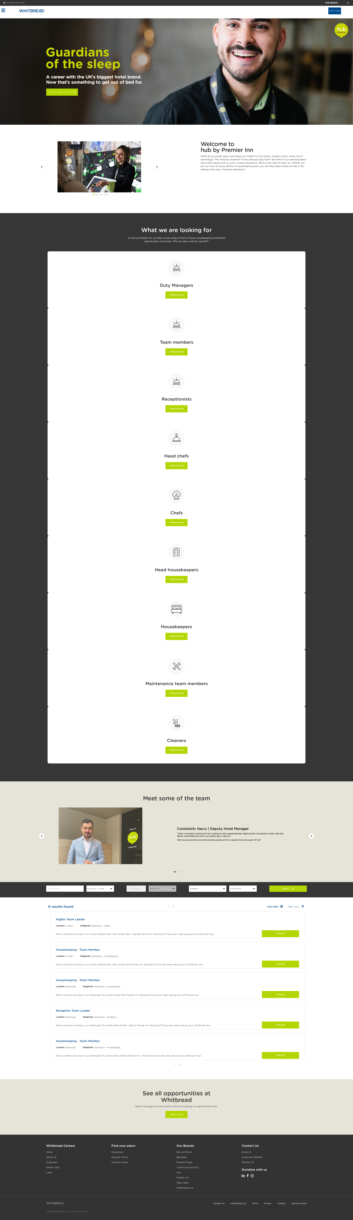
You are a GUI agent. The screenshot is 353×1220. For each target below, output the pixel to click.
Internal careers (299, 1204)
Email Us (246, 1152)
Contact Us (218, 1204)
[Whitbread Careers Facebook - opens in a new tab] (248, 1176)
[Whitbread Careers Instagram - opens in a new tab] (252, 1176)
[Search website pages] (348, 3)
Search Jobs (176, 1114)
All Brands (235, 889)
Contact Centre (119, 1162)
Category (194, 889)
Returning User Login (15, 3)
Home (49, 1152)
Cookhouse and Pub (187, 1167)
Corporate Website (252, 1157)
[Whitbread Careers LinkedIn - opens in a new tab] (243, 1176)
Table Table (182, 1183)
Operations (117, 1152)
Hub (178, 1173)
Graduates (51, 1162)
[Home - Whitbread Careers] (31, 10)
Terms (255, 1204)
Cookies (281, 1204)
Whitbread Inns (184, 1188)
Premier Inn (182, 1178)
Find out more (177, 295)
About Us (51, 1157)
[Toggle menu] (3, 10)
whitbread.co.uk (238, 1204)
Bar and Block (184, 1152)
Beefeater (181, 1157)
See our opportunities (60, 92)
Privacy (267, 1204)
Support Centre (119, 1157)
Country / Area (95, 889)
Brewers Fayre (184, 1162)
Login (49, 1173)
